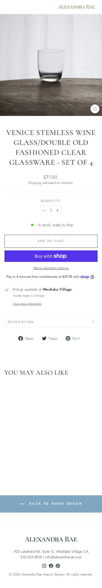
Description (21, 322)
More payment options (51, 268)
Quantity (51, 201)
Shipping (35, 182)
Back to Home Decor (54, 503)
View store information (27, 304)
